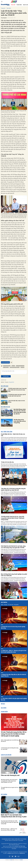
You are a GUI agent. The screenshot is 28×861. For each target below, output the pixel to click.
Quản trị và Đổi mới (6, 754)
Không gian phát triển (20, 365)
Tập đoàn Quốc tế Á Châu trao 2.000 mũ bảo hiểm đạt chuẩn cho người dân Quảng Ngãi (9, 822)
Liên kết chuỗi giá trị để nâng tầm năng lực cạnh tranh (9, 748)
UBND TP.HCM (5, 367)
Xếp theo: (2, 382)
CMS (12, 859)
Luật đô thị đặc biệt (6, 365)
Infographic (16, 604)
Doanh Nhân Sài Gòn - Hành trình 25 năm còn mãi (13, 434)
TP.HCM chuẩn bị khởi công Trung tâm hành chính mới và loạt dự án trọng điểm (17, 390)
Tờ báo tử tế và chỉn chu (7, 462)
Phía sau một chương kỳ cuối (10, 775)
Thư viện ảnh (10, 604)
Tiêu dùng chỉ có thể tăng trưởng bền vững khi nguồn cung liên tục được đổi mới (13, 489)
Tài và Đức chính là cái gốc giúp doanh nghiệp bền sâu (14, 699)
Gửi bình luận (6, 376)
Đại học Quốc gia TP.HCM (14, 367)
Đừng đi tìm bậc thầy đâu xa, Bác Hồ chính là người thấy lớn (13, 675)
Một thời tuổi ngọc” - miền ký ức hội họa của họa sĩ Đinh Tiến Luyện (9, 829)
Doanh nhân (19, 4)
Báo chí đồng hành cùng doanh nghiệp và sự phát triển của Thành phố (14, 574)
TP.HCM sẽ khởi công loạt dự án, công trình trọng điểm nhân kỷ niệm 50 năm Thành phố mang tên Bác (12, 518)
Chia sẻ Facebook (6, 362)
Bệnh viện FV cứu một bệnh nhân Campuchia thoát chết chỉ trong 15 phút (14, 816)
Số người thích (11, 382)
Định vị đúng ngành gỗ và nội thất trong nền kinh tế (9, 740)
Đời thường (4, 794)
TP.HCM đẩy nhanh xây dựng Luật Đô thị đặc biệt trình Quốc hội (17, 395)
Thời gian (6, 382)
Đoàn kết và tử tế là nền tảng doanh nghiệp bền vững (13, 627)
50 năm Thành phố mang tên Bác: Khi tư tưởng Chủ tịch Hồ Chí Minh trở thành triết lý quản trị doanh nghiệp (13, 734)
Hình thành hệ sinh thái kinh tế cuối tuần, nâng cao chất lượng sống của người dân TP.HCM (13, 546)
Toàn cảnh (13, 4)
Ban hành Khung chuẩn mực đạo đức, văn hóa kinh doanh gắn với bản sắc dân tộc (20, 411)
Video (2, 604)
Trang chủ (3, 8)
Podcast (5, 604)
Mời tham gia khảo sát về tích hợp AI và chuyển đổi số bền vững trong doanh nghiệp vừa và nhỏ (9, 781)
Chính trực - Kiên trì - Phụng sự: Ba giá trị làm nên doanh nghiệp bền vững (13, 651)
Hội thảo (22, 367)
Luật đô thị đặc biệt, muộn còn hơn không (16, 401)
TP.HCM (13, 365)
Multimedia (4, 602)
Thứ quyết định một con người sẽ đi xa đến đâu (9, 788)
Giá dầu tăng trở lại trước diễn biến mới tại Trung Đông (20, 421)
